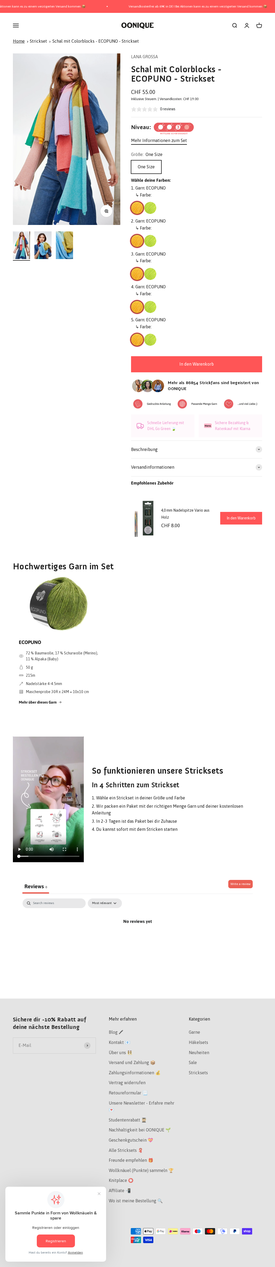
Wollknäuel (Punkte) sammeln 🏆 (141, 1170)
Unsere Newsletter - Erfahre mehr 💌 (141, 1106)
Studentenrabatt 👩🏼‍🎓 (128, 1119)
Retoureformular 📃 (128, 1092)
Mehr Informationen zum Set (159, 140)
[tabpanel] (137, 939)
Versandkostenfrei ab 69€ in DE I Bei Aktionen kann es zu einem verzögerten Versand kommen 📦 (176, 6)
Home (19, 41)
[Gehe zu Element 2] (43, 246)
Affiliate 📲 (120, 1190)
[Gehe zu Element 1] (21, 246)
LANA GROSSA (144, 56)
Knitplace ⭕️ (121, 1180)
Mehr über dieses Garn (38, 702)
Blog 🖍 (116, 1032)
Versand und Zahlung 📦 (132, 1062)
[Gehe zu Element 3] (64, 246)
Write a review (240, 884)
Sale (193, 1062)
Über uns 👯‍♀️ (120, 1052)
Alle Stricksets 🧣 (126, 1150)
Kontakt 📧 (119, 1042)
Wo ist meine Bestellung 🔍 (136, 1200)
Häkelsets (198, 1042)
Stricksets (198, 1072)
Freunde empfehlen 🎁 (131, 1160)
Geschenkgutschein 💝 (131, 1140)
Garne (194, 1032)
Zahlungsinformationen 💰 (135, 1072)
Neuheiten (199, 1052)
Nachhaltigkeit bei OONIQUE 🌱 (140, 1129)
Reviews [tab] (35, 886)
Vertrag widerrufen (127, 1082)
